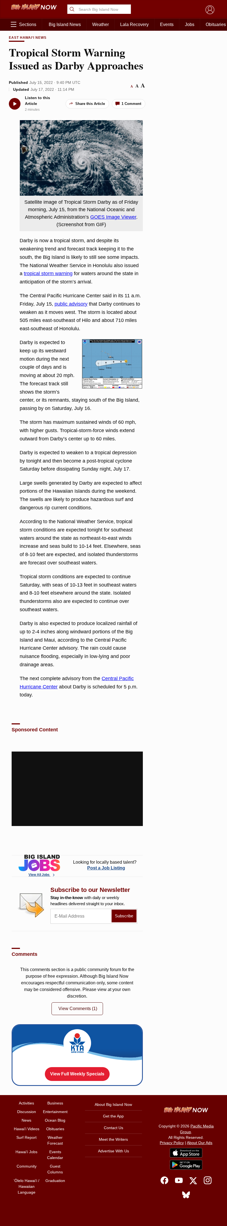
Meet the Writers (113, 1139)
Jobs (189, 24)
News (26, 1120)
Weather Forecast (55, 1140)
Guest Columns (55, 1169)
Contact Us (113, 1128)
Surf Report (26, 1137)
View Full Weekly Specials (77, 1074)
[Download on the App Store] (186, 1153)
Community (27, 1166)
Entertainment (55, 1111)
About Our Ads (199, 1142)
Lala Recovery (134, 24)
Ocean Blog (55, 1120)
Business (55, 1103)
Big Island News (65, 24)
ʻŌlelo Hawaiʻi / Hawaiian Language (26, 1186)
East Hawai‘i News (27, 38)
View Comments (77, 1008)
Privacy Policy (172, 1142)
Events (167, 24)
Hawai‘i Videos (26, 1129)
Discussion (26, 1111)
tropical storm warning (48, 273)
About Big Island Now (113, 1104)
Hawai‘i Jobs (26, 1152)
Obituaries (55, 1129)
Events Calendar (55, 1155)
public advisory (71, 304)
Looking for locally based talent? (104, 865)
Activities (26, 1103)
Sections (27, 24)
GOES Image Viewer (113, 217)
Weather (100, 24)
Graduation (55, 1180)
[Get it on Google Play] (186, 1165)
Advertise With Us (113, 1151)
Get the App (113, 1116)
